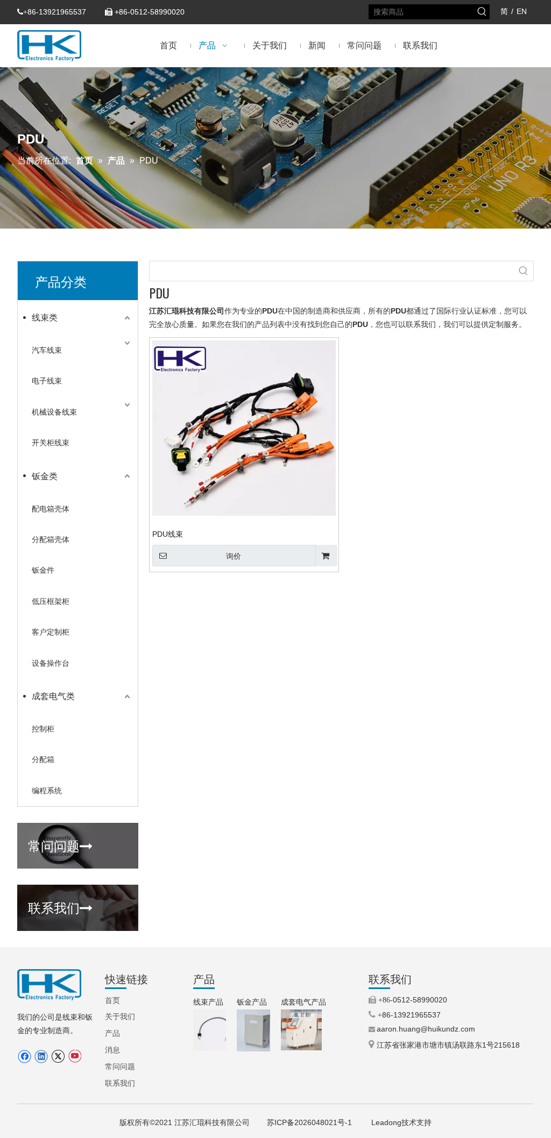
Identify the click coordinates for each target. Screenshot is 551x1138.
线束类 (45, 317)
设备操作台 (50, 663)
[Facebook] (24, 1056)
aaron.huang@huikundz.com (426, 1029)
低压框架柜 (50, 601)
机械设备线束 (54, 412)
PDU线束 (167, 534)
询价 (233, 556)
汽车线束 (47, 350)
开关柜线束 (50, 442)
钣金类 (45, 476)
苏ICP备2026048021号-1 (310, 1122)
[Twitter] (58, 1056)
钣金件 (43, 570)
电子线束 (47, 380)
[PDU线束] (244, 427)
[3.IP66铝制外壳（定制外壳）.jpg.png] (258, 1030)
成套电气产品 (303, 1002)
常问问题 (60, 845)
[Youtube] (74, 1056)
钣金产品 (252, 1002)
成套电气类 (53, 696)
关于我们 (120, 1016)
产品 (112, 1033)
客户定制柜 (50, 632)
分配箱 (43, 759)
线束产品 (208, 1002)
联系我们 (60, 906)
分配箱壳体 (50, 539)
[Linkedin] (41, 1056)
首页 (112, 1000)
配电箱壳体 (50, 508)
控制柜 (43, 728)
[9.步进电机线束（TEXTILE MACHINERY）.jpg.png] (214, 1030)
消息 (112, 1049)
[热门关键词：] (482, 12)
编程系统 (47, 790)
